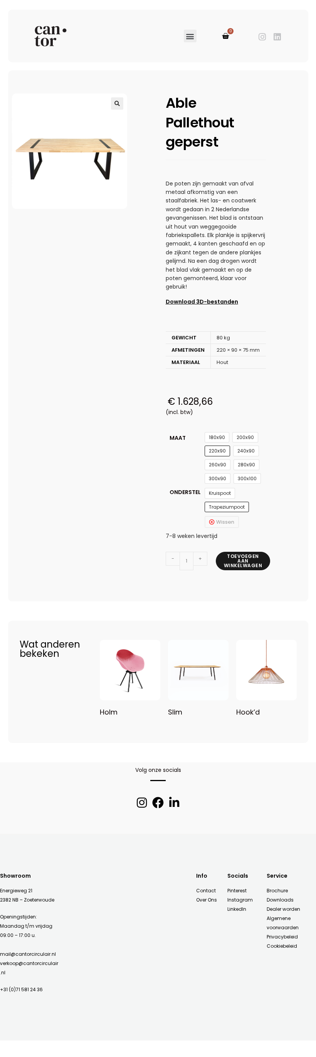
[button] (190, 36)
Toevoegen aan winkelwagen (243, 561)
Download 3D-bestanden (202, 302)
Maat (178, 438)
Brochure (277, 890)
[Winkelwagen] (225, 36)
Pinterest (237, 890)
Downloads (280, 900)
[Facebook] (158, 803)
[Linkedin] (277, 37)
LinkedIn (236, 909)
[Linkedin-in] (174, 803)
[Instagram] (262, 37)
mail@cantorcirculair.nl (28, 954)
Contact (206, 890)
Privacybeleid (282, 936)
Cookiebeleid (282, 946)
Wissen (225, 522)
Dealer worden (283, 909)
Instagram (240, 900)
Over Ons (206, 900)
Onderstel (185, 492)
